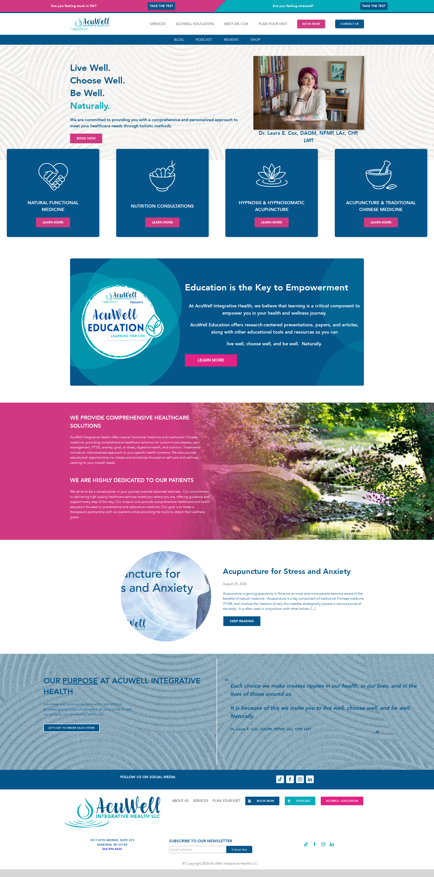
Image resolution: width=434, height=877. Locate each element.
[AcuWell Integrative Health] (89, 19)
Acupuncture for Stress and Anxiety (287, 571)
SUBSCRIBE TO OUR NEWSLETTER (200, 841)
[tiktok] (280, 779)
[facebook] (290, 779)
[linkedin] (310, 779)
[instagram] (300, 779)
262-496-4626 (112, 849)
